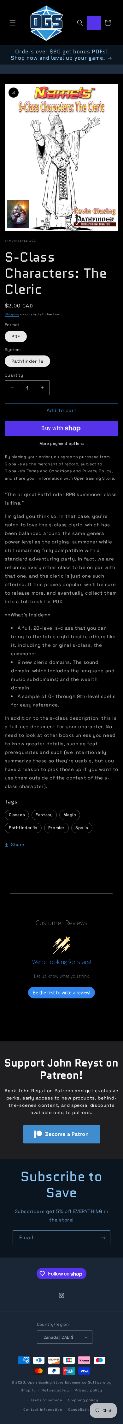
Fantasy (44, 814)
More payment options (61, 443)
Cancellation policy (86, 1409)
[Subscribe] (103, 1237)
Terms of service (46, 1400)
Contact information (42, 1409)
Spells (81, 827)
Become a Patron (67, 1134)
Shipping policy (83, 1400)
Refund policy (55, 1390)
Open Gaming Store (45, 1382)
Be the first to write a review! (61, 993)
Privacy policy (88, 1390)
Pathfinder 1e (27, 361)
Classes (17, 814)
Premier (56, 827)
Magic (69, 814)
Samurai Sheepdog (20, 241)
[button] (13, 23)
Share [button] (17, 844)
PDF (15, 336)
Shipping (12, 314)
